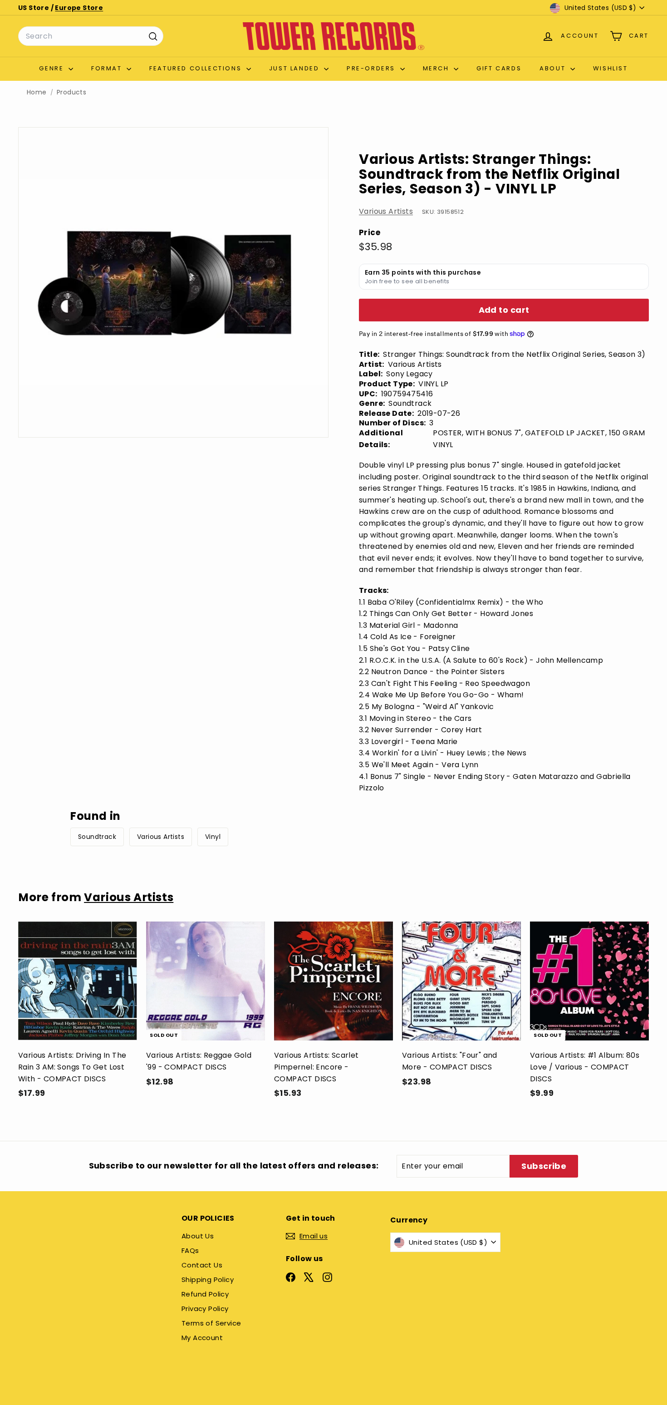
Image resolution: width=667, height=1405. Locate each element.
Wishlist (610, 68)
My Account (202, 1337)
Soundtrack (97, 836)
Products (71, 92)
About (553, 68)
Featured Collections (196, 68)
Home (37, 92)
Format (107, 68)
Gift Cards (498, 68)
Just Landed (295, 68)
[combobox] (90, 36)
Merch (437, 68)
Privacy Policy (205, 1308)
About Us (197, 1236)
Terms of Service (211, 1323)
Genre (52, 68)
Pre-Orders (372, 68)
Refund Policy (205, 1294)
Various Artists (386, 211)
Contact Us (201, 1265)
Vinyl (213, 836)
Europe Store (79, 7)
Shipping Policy (207, 1279)
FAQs (190, 1250)
